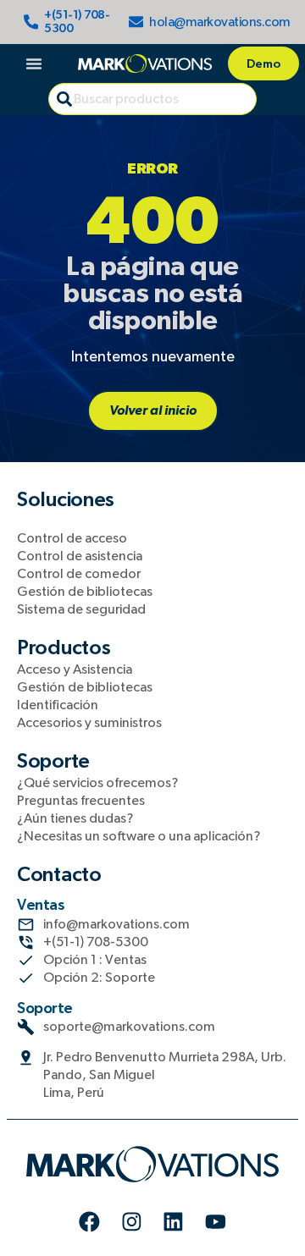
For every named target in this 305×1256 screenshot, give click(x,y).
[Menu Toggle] (33, 63)
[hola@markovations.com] (136, 22)
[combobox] (152, 99)
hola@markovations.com (220, 22)
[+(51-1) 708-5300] (31, 22)
